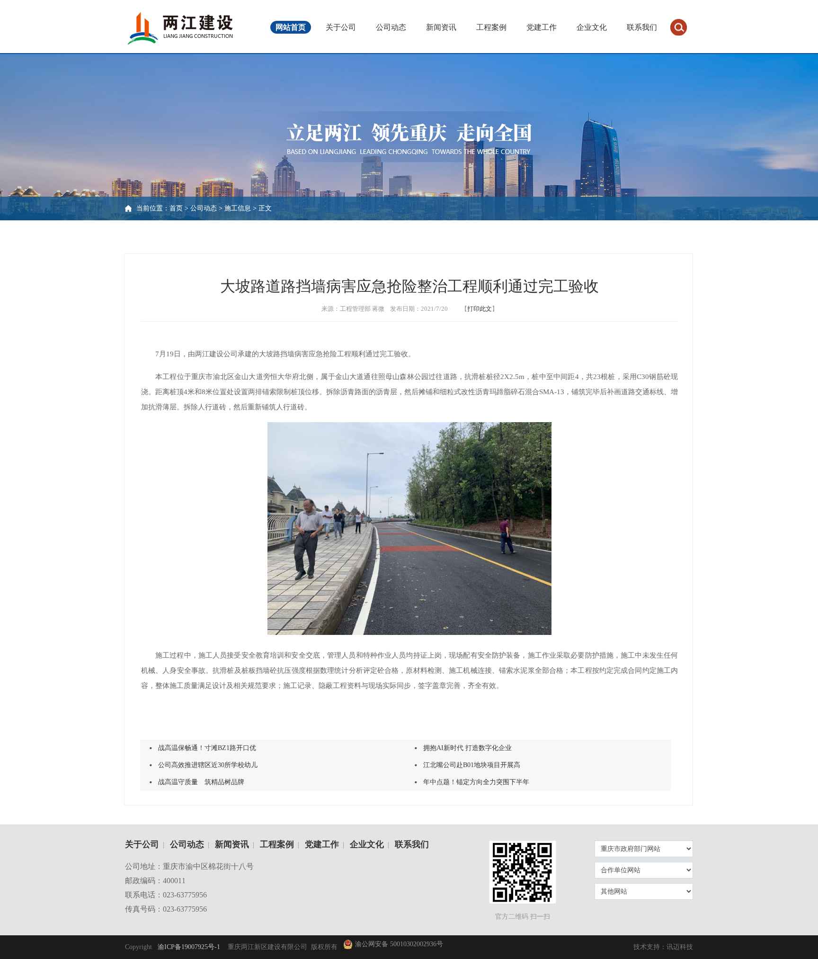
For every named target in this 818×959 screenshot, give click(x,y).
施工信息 (237, 208)
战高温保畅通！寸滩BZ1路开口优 (207, 747)
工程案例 (491, 27)
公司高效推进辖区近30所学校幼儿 (208, 765)
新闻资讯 (441, 27)
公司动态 (391, 27)
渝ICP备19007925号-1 (188, 946)
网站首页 (291, 27)
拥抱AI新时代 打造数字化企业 (467, 747)
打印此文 (479, 308)
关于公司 (341, 27)
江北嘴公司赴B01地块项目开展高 (471, 765)
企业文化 (592, 27)
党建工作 (541, 27)
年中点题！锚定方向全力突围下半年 (476, 782)
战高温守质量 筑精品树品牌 (201, 782)
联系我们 (642, 27)
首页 (176, 208)
